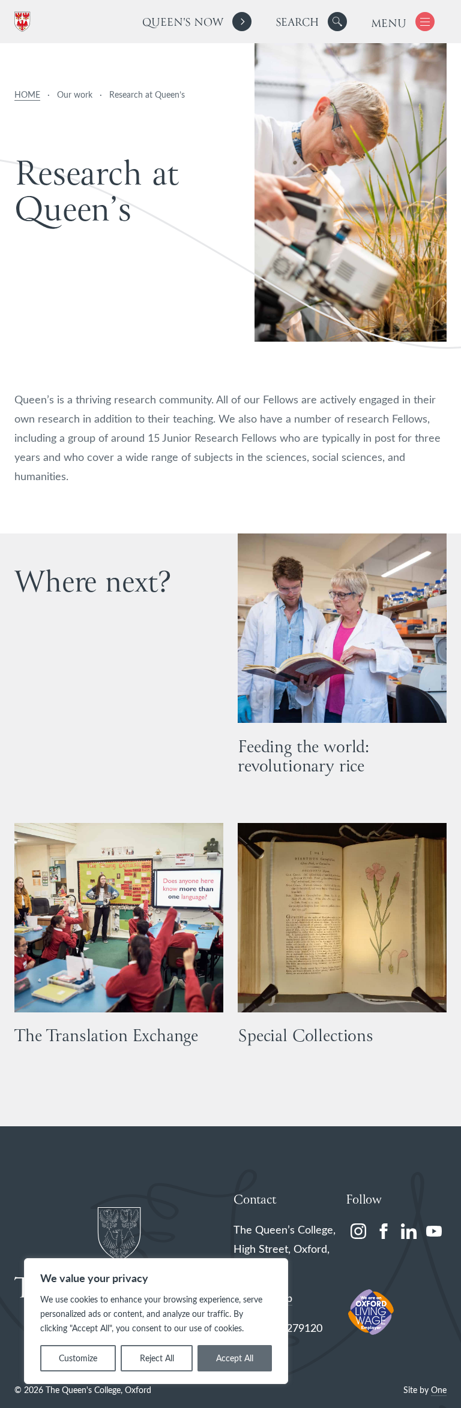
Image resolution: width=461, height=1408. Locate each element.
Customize (78, 1358)
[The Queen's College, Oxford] (24, 22)
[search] (311, 21)
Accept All (234, 1358)
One (439, 1389)
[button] (337, 21)
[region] (156, 1321)
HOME (27, 94)
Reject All (157, 1358)
